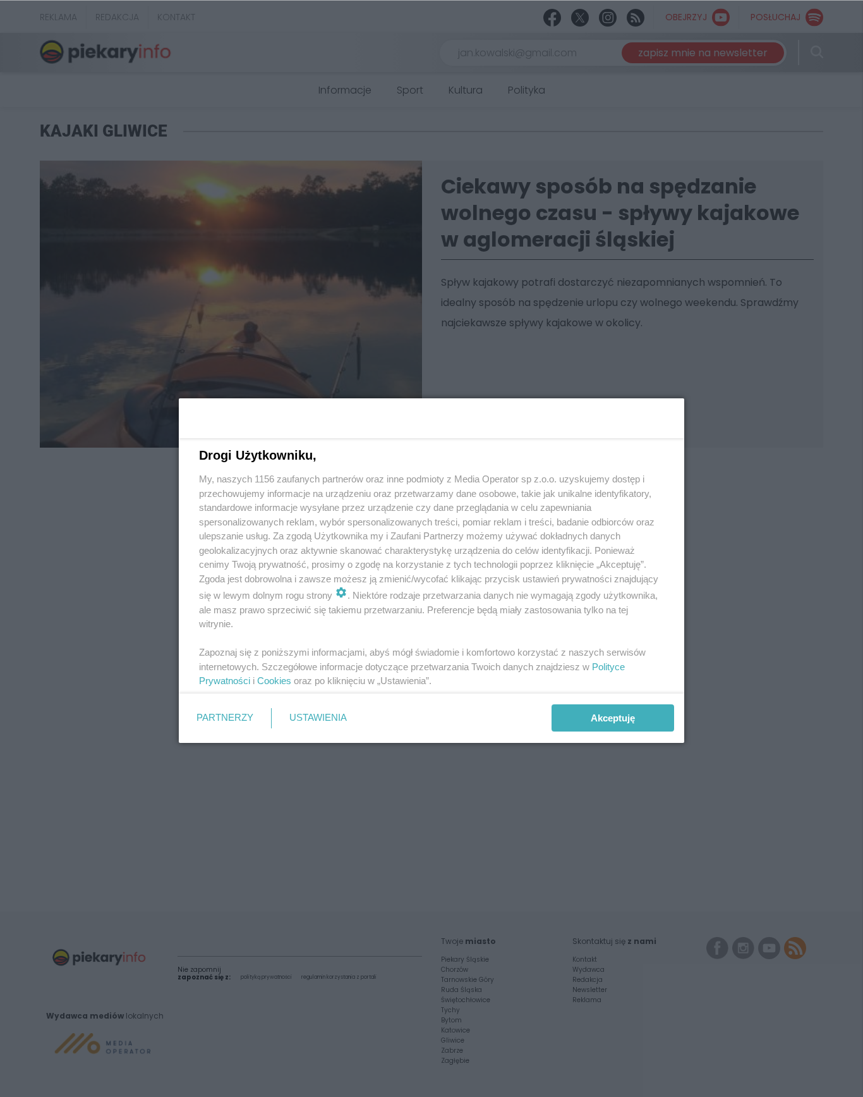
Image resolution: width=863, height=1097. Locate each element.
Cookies (274, 680)
